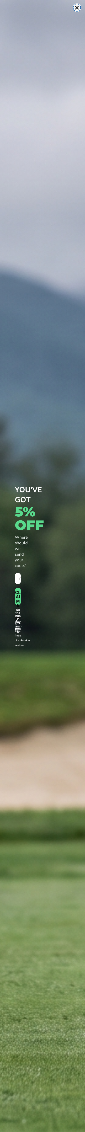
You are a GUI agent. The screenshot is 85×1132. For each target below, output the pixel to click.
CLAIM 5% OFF (18, 597)
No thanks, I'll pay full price (18, 613)
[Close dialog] (77, 7)
